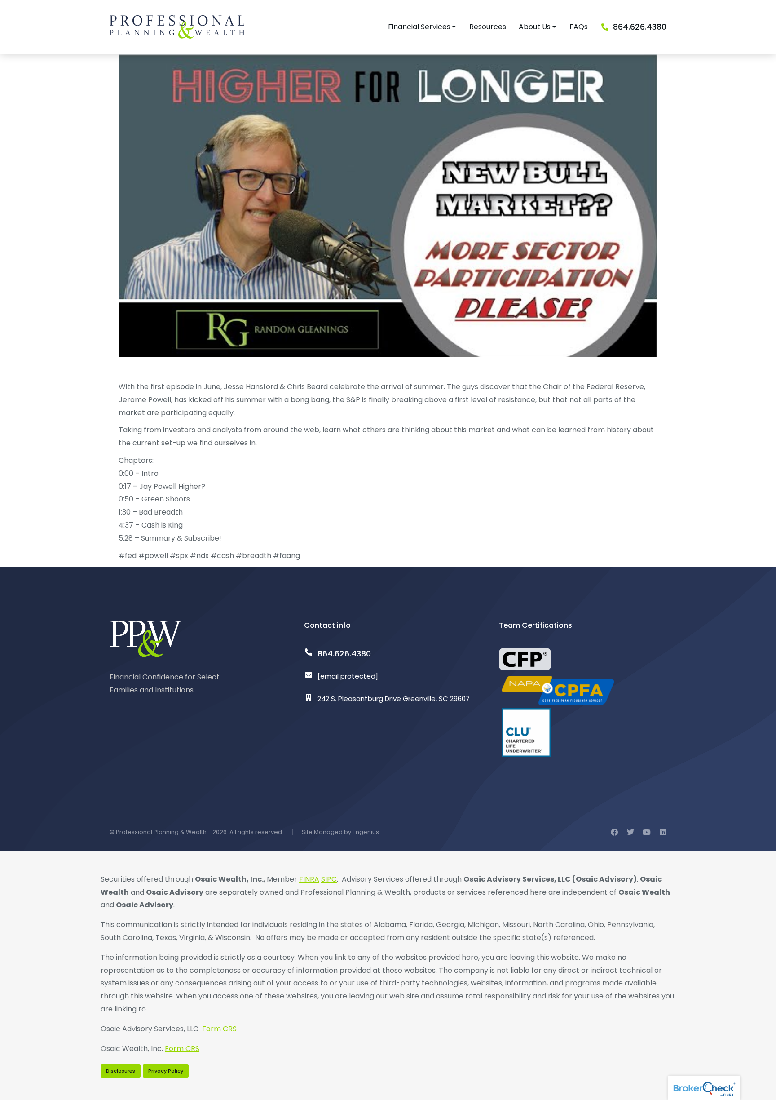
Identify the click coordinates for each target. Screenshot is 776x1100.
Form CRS (219, 1029)
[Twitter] (630, 832)
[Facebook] (614, 832)
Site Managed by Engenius (340, 832)
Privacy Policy (165, 1070)
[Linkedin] (662, 832)
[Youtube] (646, 832)
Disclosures (120, 1070)
